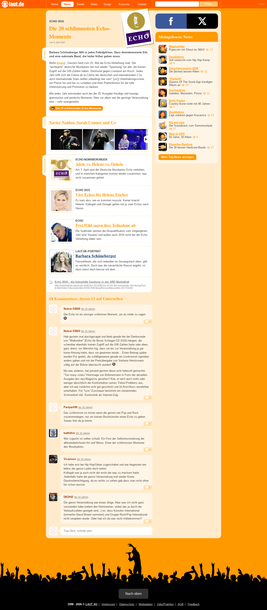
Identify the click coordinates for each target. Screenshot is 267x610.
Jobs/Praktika (165, 604)
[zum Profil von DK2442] (53, 497)
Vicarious (70, 459)
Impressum (108, 604)
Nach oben (133, 593)
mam (61, 63)
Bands (80, 4)
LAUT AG (91, 604)
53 (212, 115)
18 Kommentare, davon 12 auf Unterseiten (86, 299)
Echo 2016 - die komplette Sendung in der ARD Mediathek (92, 281)
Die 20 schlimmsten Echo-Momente (78, 108)
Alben (94, 4)
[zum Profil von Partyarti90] (53, 407)
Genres (142, 4)
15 (205, 71)
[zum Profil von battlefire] (53, 433)
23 (186, 85)
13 (211, 49)
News (67, 4)
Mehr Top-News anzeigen (177, 157)
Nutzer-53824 (72, 331)
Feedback (194, 604)
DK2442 (68, 496)
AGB (181, 604)
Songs (107, 4)
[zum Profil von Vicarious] (53, 459)
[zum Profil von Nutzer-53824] (53, 331)
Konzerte (124, 4)
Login (261, 3)
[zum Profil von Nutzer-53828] (53, 309)
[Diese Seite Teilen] (171, 21)
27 (174, 128)
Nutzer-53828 (72, 308)
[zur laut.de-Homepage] (16, 4)
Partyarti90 (70, 407)
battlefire (69, 433)
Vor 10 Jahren (88, 309)
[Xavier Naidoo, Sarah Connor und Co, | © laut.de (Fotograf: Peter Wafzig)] (66, 139)
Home (54, 4)
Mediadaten (146, 604)
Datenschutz (127, 604)
